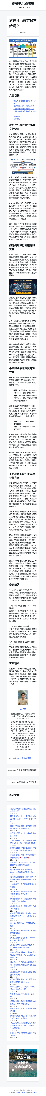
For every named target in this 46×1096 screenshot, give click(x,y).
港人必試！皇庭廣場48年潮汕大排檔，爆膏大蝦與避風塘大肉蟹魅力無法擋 (23, 964)
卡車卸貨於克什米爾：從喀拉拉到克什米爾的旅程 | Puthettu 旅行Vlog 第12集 (23, 1025)
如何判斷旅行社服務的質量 (23, 106)
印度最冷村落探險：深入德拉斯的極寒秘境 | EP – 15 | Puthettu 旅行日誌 (23, 915)
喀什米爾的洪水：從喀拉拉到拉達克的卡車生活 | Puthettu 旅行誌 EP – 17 (23, 818)
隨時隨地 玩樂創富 (23, 3)
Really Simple (20, 1092)
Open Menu (24, 8)
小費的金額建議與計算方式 (23, 109)
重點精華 (16, 119)
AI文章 (20, 758)
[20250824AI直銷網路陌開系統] (23, 48)
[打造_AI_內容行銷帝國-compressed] (23, 287)
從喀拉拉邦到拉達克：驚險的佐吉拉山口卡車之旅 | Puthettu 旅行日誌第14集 (23, 954)
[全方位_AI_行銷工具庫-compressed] (23, 166)
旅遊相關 (27, 758)
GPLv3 (35, 1092)
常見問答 (16, 116)
